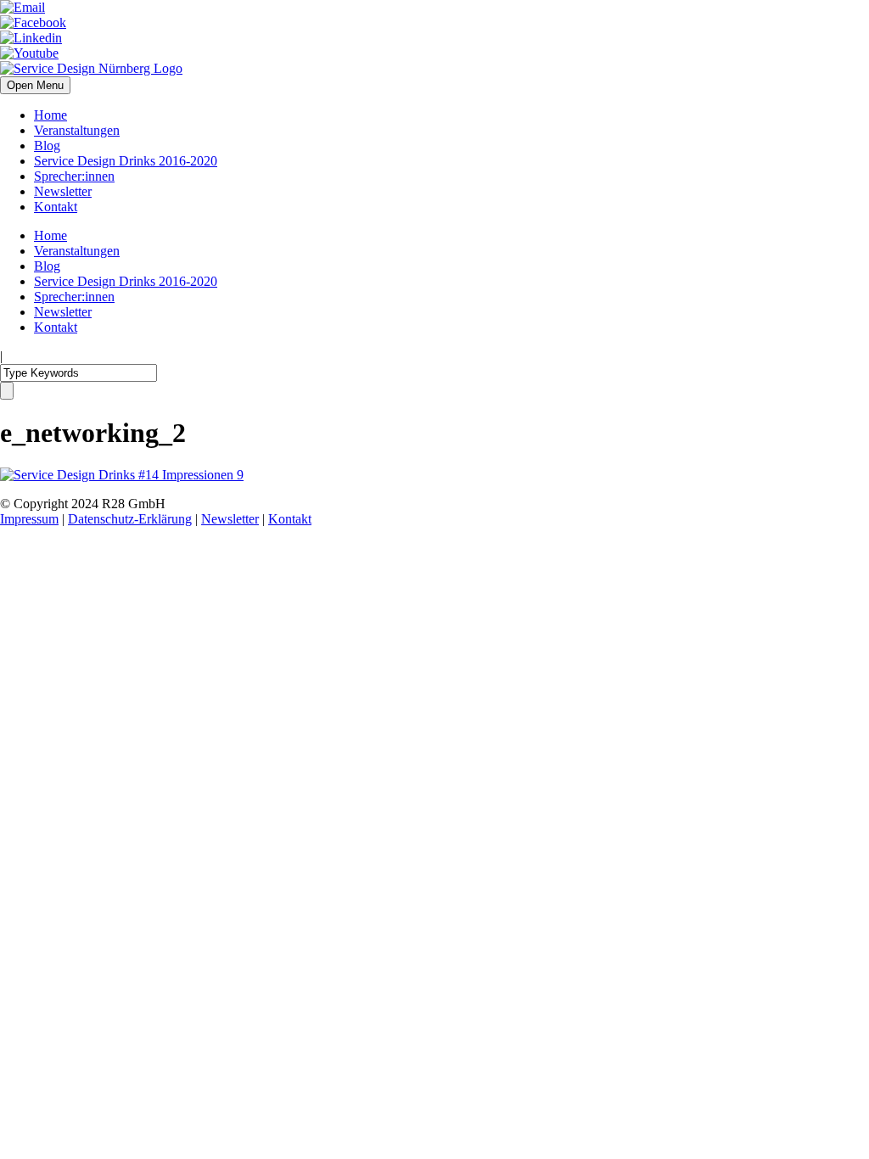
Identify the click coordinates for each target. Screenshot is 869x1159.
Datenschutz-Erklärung (130, 519)
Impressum (29, 519)
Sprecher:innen (74, 176)
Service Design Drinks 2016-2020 (125, 161)
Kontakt (55, 206)
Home (50, 115)
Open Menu (35, 85)
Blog (47, 145)
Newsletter (63, 191)
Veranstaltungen (77, 130)
